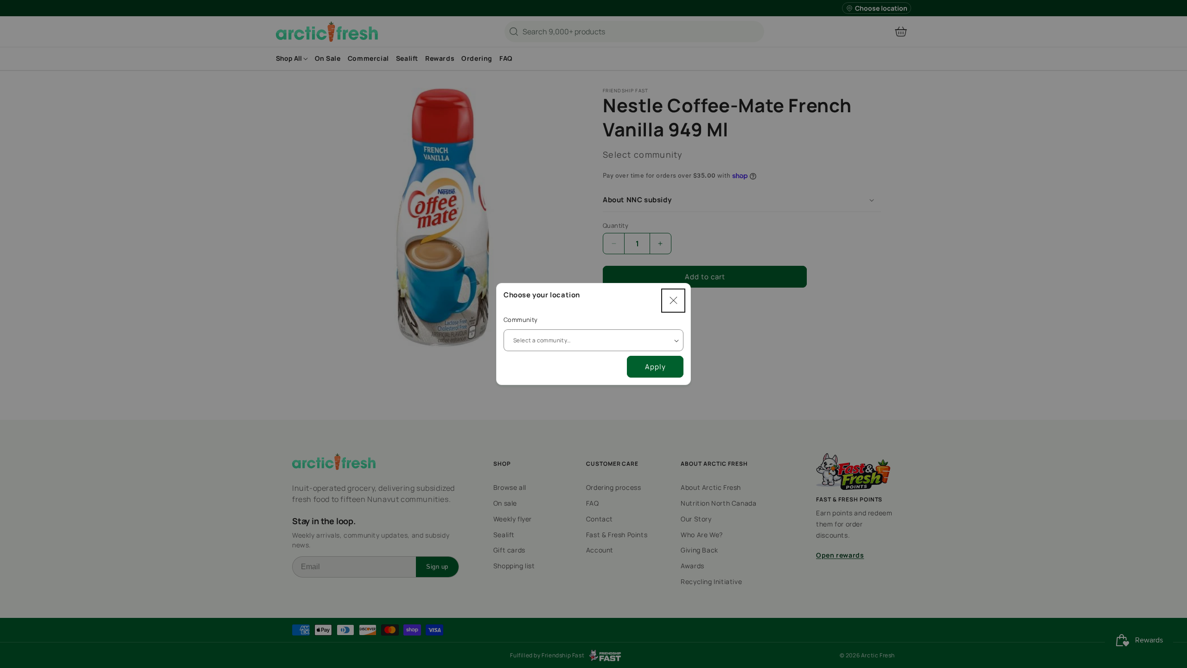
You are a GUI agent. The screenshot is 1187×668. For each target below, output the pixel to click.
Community (521, 319)
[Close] (673, 300)
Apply (655, 367)
